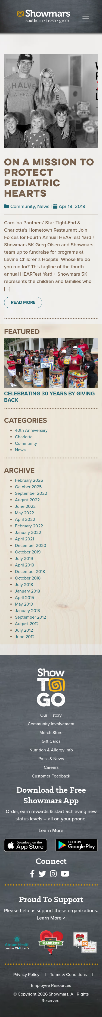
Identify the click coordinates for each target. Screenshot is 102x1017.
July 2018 (24, 584)
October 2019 (28, 552)
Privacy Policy (26, 974)
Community (22, 206)
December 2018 (30, 571)
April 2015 (24, 597)
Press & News (51, 758)
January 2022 (28, 532)
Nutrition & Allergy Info (51, 750)
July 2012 (24, 630)
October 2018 (28, 578)
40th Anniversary (31, 430)
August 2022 (27, 500)
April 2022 (25, 519)
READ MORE (23, 302)
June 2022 (25, 506)
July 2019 (24, 558)
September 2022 (31, 493)
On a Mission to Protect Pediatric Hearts (49, 177)
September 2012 (30, 617)
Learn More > (51, 918)
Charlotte (24, 437)
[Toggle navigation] (85, 16)
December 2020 (30, 545)
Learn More (51, 830)
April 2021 (24, 539)
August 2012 (27, 623)
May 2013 (24, 604)
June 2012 (25, 637)
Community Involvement (51, 724)
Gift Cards (51, 741)
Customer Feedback (51, 776)
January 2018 (27, 591)
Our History (51, 715)
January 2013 (27, 610)
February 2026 (29, 480)
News (43, 206)
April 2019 (24, 565)
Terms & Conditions (68, 974)
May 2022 (24, 513)
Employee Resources (51, 985)
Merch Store (51, 732)
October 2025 (28, 487)
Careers (51, 767)
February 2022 (29, 526)
